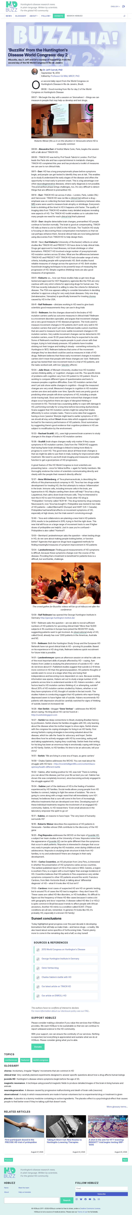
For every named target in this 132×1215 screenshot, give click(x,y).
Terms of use (82, 1212)
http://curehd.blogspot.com (44, 715)
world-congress (40, 1060)
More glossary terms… (117, 1107)
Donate (38, 1047)
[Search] (124, 16)
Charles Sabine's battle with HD (56, 977)
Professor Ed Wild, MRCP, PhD (65, 76)
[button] (116, 6)
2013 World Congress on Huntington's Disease (63, 949)
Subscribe (102, 1194)
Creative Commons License (90, 1208)
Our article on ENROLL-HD (54, 995)
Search (66, 1200)
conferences (11, 1060)
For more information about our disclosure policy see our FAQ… (60, 1011)
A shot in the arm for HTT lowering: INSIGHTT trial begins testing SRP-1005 (106, 1142)
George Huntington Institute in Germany (60, 958)
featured (25, 1060)
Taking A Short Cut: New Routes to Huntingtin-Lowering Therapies (64, 1141)
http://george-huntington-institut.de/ (58, 618)
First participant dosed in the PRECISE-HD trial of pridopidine (21, 1141)
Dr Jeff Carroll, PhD (52, 70)
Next (125, 1160)
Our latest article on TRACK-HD (56, 986)
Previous (8, 1160)
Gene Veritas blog (50, 968)
